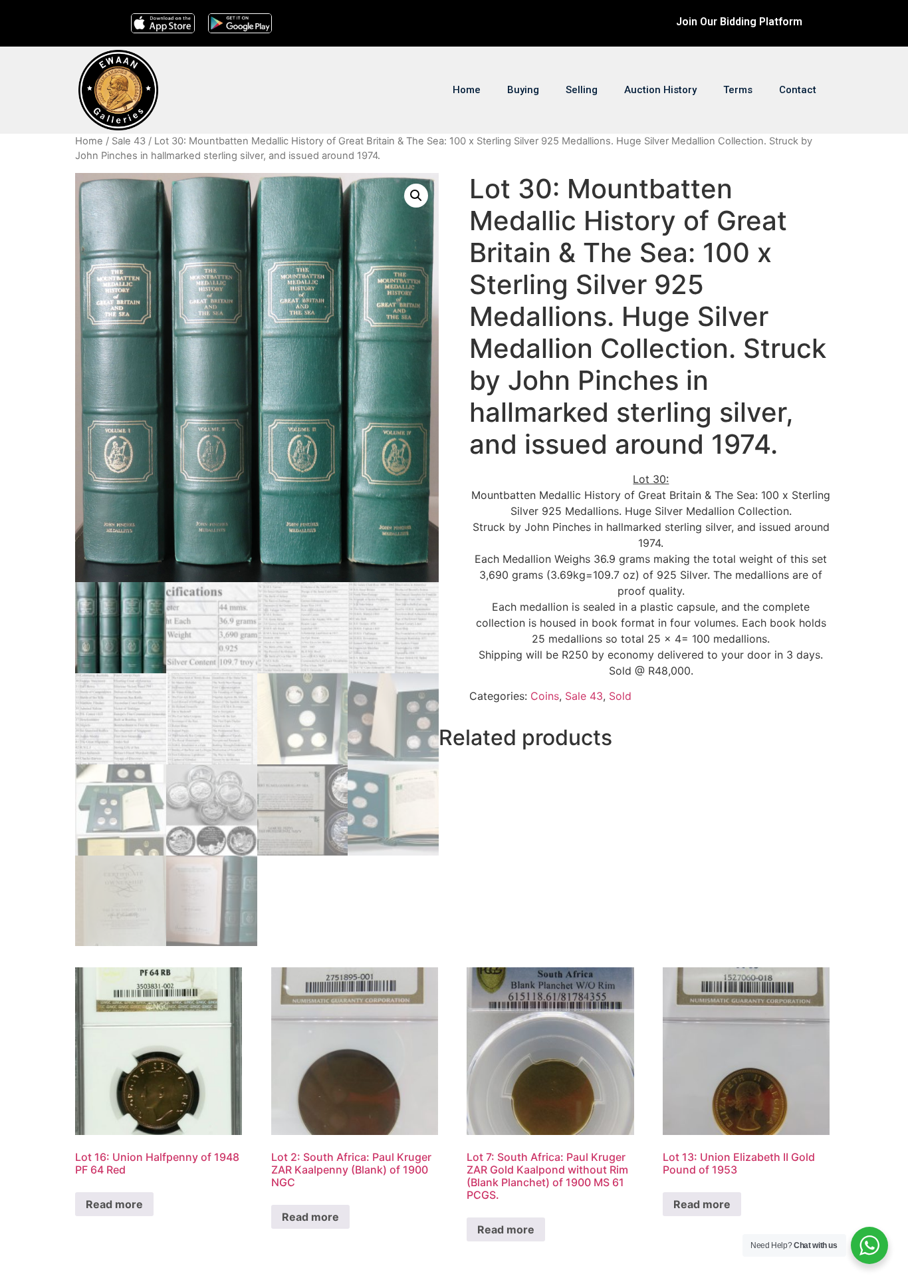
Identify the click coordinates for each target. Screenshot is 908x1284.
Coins (544, 696)
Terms (737, 90)
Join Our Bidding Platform (739, 21)
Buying (523, 90)
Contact (797, 90)
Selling (582, 90)
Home (467, 90)
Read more (114, 1204)
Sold (620, 696)
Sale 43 (129, 141)
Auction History (660, 90)
